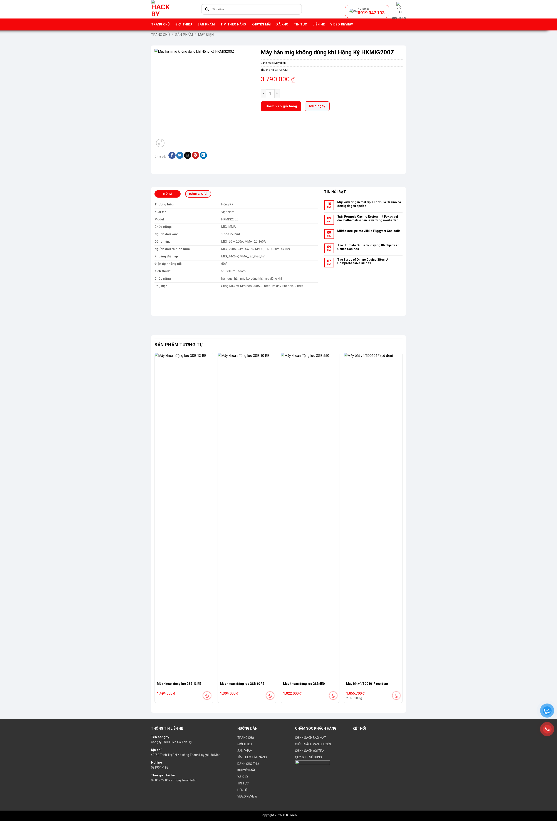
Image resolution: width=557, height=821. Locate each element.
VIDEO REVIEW (341, 24)
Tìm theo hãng (233, 24)
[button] (399, 11)
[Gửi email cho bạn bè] (187, 155)
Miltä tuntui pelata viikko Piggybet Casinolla (369, 231)
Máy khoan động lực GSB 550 (304, 683)
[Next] (402, 529)
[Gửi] (207, 9)
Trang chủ (160, 24)
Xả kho (282, 24)
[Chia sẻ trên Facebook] (172, 155)
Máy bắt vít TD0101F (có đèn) (367, 683)
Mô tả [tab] (167, 193)
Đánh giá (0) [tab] (198, 193)
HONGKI (282, 69)
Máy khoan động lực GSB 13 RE (179, 683)
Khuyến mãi (261, 24)
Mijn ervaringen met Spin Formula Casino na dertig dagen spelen (369, 204)
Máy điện (206, 35)
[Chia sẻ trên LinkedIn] (203, 155)
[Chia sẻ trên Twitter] (179, 155)
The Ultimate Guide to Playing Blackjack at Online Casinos (368, 247)
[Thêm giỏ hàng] (207, 695)
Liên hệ (319, 24)
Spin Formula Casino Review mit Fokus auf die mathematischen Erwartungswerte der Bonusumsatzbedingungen (367, 219)
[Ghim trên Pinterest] (195, 155)
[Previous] (154, 529)
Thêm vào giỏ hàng (281, 106)
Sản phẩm (206, 24)
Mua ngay (317, 106)
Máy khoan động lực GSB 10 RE (242, 683)
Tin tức (300, 24)
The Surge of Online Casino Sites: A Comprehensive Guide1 (362, 261)
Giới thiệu (183, 24)
